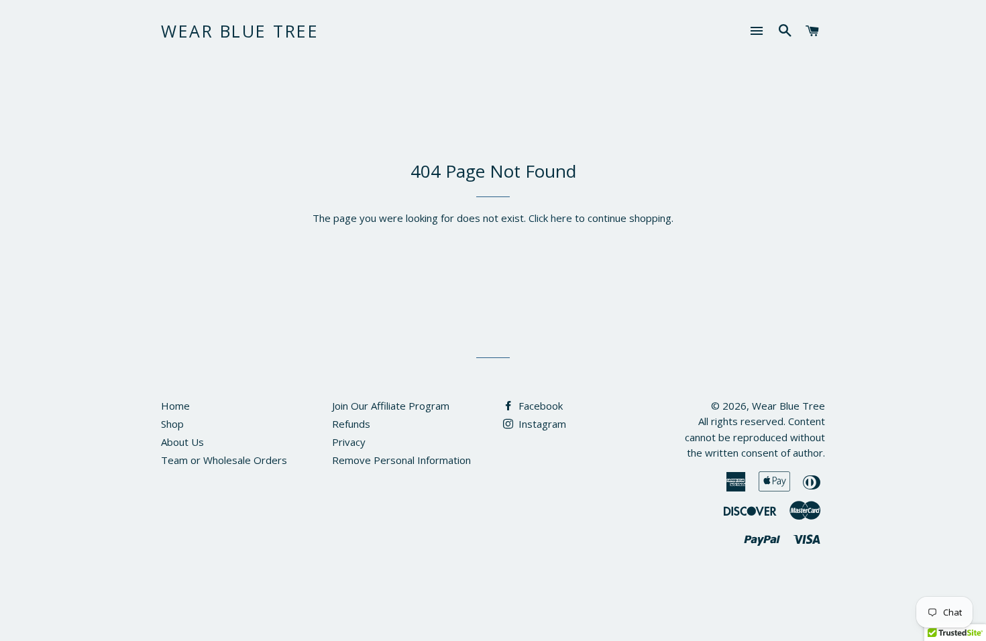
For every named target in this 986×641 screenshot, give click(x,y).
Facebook (539, 405)
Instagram (541, 423)
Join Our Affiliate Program (390, 405)
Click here (550, 218)
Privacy (349, 442)
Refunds (351, 423)
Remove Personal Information (401, 460)
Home (175, 405)
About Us (182, 442)
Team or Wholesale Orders (224, 460)
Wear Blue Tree (240, 30)
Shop (172, 423)
